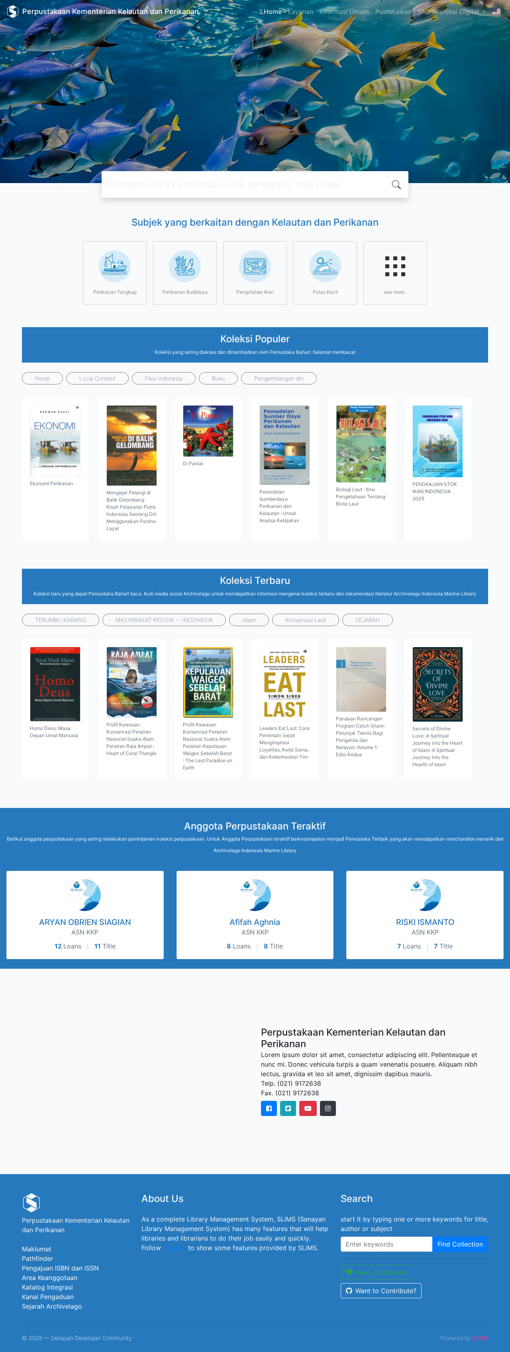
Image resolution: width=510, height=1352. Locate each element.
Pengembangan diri (279, 378)
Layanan (300, 12)
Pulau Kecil (325, 292)
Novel (42, 378)
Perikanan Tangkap (115, 292)
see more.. (395, 292)
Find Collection (460, 1244)
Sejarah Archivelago (52, 1306)
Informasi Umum (344, 12)
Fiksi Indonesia (163, 378)
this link (174, 1248)
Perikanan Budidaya (185, 292)
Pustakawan (393, 12)
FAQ (424, 12)
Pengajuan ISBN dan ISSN (60, 1268)
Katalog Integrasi (47, 1287)
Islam (249, 619)
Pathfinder (37, 1258)
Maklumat (36, 1249)
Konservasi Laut (305, 619)
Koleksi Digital (458, 12)
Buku (218, 378)
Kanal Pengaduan (48, 1297)
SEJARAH (367, 619)
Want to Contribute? (385, 1291)
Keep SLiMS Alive (382, 1272)
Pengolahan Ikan (255, 292)
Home (273, 12)
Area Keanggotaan (49, 1278)
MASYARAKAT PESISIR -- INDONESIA (164, 619)
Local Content (97, 378)
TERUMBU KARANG (60, 619)
